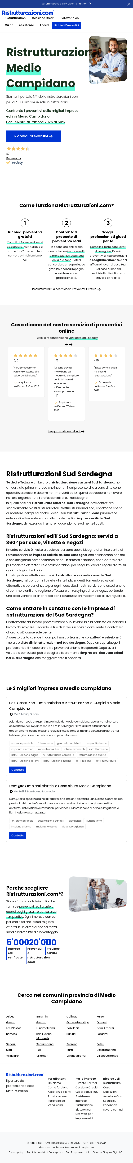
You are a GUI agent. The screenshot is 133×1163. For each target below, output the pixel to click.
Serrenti (71, 1044)
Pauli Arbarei (105, 1028)
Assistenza (26, 25)
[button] (70, 344)
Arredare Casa (113, 1096)
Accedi (44, 25)
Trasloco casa (57, 1096)
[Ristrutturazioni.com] (28, 12)
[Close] (129, 4)
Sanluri (71, 1034)
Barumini (42, 1017)
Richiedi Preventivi (66, 25)
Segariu (11, 1044)
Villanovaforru (76, 1056)
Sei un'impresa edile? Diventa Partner (64, 3)
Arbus (10, 1017)
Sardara (102, 1034)
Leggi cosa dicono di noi (64, 431)
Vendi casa (55, 1105)
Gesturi (41, 1022)
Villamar (42, 1056)
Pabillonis (72, 1028)
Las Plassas (13, 1028)
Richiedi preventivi (31, 136)
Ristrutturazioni (15, 18)
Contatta (17, 770)
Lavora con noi (113, 1110)
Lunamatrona (45, 1028)
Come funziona (58, 1087)
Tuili (38, 1050)
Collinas (71, 1017)
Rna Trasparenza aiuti (78, 1152)
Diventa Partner (86, 1083)
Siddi (9, 1050)
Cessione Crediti (43, 18)
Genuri (10, 1022)
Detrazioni (110, 1092)
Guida (9, 25)
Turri (69, 1050)
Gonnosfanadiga (77, 1022)
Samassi (11, 1034)
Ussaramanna (106, 1050)
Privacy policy (16, 1152)
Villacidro (12, 1056)
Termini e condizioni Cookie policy (45, 1152)
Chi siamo (54, 1083)
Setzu (100, 1044)
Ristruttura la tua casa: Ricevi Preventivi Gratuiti (64, 289)
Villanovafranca (107, 1056)
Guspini (102, 1022)
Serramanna (45, 1044)
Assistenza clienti (59, 1092)
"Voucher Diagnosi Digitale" (107, 1152)
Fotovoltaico (70, 18)
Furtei (100, 1017)
